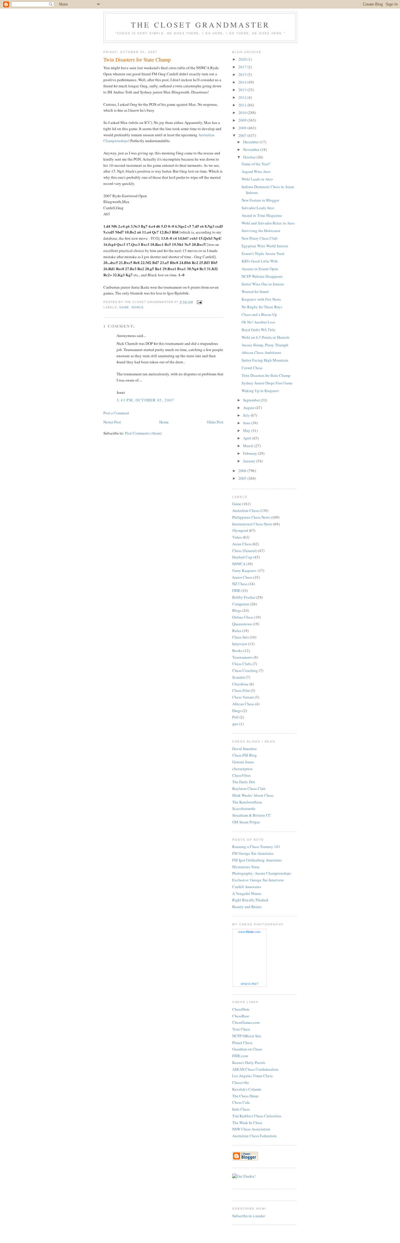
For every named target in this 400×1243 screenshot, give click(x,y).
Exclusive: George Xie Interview (258, 880)
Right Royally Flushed (250, 900)
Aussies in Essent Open (260, 268)
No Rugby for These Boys (262, 306)
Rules (236, 630)
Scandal (238, 677)
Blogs (237, 610)
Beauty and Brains (246, 906)
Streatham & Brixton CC (251, 815)
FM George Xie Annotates (252, 853)
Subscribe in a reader (248, 1215)
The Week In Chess (247, 1122)
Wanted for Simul (255, 291)
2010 (242, 112)
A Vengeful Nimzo (246, 893)
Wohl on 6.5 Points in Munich (265, 337)
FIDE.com (240, 1055)
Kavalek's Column (246, 1089)
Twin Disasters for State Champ (266, 375)
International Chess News (252, 524)
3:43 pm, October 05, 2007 (146, 400)
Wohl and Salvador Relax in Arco (268, 223)
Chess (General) (244, 550)
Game (124, 307)
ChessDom (240, 1009)
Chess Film (241, 690)
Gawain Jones (243, 761)
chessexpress (242, 768)
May (247, 430)
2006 (242, 470)
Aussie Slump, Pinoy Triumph (265, 345)
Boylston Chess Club (249, 788)
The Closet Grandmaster (200, 25)
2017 (242, 66)
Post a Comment (116, 413)
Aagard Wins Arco (256, 171)
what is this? (249, 983)
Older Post (215, 422)
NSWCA (137, 307)
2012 (242, 97)
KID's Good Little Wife (260, 261)
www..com (249, 932)
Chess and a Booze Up (259, 314)
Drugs (237, 710)
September (252, 400)
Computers (240, 604)
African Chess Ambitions (261, 352)
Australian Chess (245, 510)
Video (237, 537)
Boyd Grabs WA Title (258, 329)
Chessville (240, 1082)
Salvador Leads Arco (258, 207)
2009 (242, 120)
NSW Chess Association (251, 1129)
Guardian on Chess (247, 1049)
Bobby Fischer (243, 597)
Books (237, 650)
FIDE (236, 590)
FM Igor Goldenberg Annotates (257, 860)
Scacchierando (243, 808)
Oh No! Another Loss (258, 322)
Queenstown (242, 623)
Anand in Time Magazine (262, 215)
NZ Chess (239, 583)
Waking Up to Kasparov (260, 390)
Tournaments (242, 657)
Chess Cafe (241, 1102)
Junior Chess (242, 577)
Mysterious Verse (245, 866)
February (250, 453)
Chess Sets (240, 637)
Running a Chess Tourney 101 (256, 846)
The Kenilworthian (247, 802)
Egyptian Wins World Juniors (265, 245)
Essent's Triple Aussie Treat (263, 253)
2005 (242, 478)
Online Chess (242, 617)
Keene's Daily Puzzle (248, 1062)
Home (164, 422)
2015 (242, 74)
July (247, 415)
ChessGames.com (246, 1022)
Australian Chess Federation (254, 1135)
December (251, 141)
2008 (242, 127)
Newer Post (112, 422)
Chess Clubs (242, 663)
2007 (242, 135)
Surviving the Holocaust (261, 230)
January (249, 461)
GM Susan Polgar (246, 822)
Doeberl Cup (242, 557)
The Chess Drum (245, 1096)
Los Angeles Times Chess (252, 1075)
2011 (242, 105)
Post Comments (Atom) (143, 433)
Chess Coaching (245, 670)
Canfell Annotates (246, 886)
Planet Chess (242, 1042)
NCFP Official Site (246, 1035)
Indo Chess (241, 1109)
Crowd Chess (252, 367)
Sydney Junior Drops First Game (267, 383)
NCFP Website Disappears (262, 276)
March (248, 445)
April (247, 438)
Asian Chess (242, 543)
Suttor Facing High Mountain (265, 360)
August (249, 407)
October (250, 157)
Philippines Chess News (251, 517)
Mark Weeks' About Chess (252, 795)
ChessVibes (241, 775)
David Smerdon (244, 748)
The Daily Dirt (243, 781)
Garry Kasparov (244, 570)
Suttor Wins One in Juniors (263, 284)
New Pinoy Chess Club (260, 238)
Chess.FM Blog (244, 755)
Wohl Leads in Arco (257, 179)
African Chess (243, 703)
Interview (239, 643)
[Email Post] (199, 302)
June (247, 422)
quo (235, 723)
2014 (242, 82)
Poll (235, 717)
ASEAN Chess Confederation (255, 1069)
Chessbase (240, 684)
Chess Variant (243, 697)
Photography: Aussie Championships (261, 873)
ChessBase (240, 1016)
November (251, 149)
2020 (242, 59)
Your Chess (241, 1029)
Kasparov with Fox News (261, 299)
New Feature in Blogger (260, 200)
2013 (242, 89)
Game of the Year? (256, 163)
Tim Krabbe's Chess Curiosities (256, 1115)
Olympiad (240, 530)
